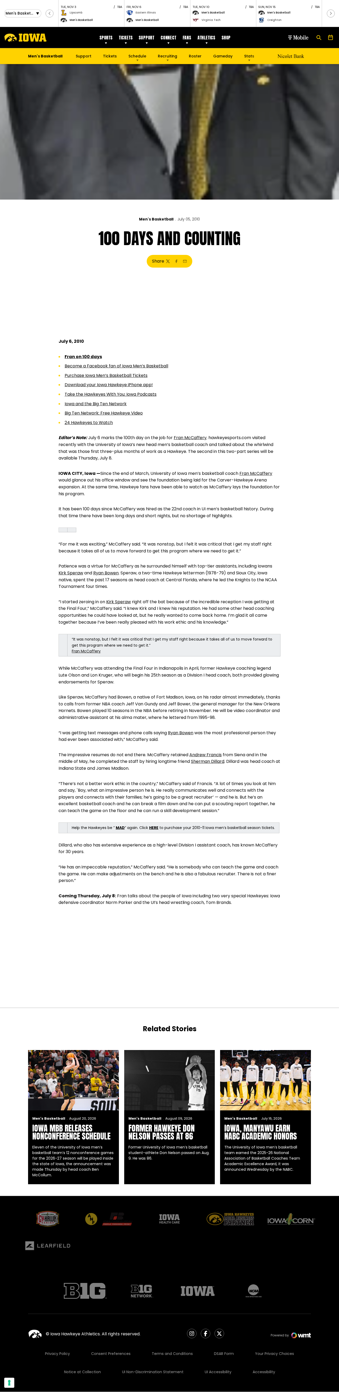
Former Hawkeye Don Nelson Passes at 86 (161, 1132)
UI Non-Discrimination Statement (153, 1372)
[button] (49, 13)
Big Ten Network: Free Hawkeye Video (104, 413)
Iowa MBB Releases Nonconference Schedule (71, 1132)
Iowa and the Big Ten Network (96, 404)
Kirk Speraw (71, 573)
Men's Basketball (156, 219)
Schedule (137, 56)
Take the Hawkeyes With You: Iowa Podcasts (111, 394)
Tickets (126, 37)
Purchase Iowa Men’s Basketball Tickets (106, 375)
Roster (195, 56)
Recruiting (167, 56)
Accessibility (264, 1372)
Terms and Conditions (172, 1353)
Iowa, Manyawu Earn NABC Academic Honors (260, 1132)
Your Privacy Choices (274, 1353)
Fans (187, 37)
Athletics (206, 37)
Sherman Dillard (207, 761)
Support (146, 37)
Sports (106, 37)
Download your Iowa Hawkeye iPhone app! (109, 385)
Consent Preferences (111, 1353)
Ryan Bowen (106, 573)
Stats (249, 56)
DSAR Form (224, 1353)
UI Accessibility (218, 1372)
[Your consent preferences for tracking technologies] (9, 1383)
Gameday (223, 56)
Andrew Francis (205, 755)
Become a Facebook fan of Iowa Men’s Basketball (116, 366)
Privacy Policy (57, 1353)
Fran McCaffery (190, 438)
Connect (168, 37)
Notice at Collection (82, 1372)
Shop (226, 37)
